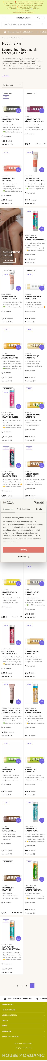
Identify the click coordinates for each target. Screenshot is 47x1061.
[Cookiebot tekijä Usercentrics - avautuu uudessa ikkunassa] (33, 502)
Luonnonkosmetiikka (9, 1015)
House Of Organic (8, 1010)
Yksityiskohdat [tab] (23, 509)
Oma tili (5, 1020)
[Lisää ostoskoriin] (18, 110)
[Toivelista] (38, 18)
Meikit (11, 38)
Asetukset (22, 557)
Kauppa (4, 1026)
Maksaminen (6, 1031)
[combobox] (23, 24)
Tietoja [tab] (39, 509)
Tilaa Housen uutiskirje (10, 1036)
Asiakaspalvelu (7, 1004)
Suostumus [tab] (8, 509)
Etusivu (4, 38)
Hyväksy (23, 550)
